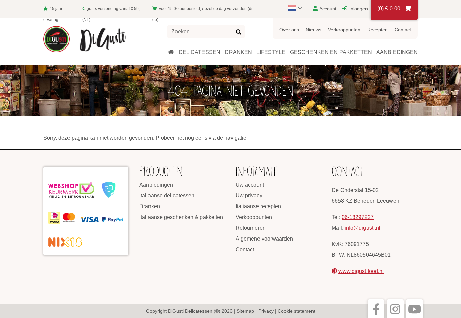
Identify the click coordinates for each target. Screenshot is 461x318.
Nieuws (313, 29)
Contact (403, 29)
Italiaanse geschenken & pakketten (181, 217)
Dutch (298, 8)
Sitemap (245, 311)
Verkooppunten (344, 29)
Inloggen (358, 8)
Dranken (149, 206)
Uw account (250, 185)
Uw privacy (249, 195)
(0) (388, 8)
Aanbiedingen (156, 185)
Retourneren (251, 228)
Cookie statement (296, 311)
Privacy (266, 311)
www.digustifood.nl (361, 271)
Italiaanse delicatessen (166, 195)
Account (327, 8)
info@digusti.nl (362, 228)
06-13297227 (358, 217)
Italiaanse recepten (258, 206)
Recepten (377, 29)
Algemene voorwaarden (264, 239)
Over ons (289, 29)
